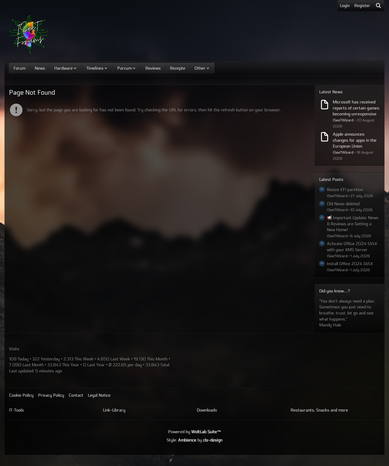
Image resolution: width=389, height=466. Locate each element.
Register (362, 5)
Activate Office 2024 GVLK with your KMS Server (352, 246)
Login (345, 5)
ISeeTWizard (343, 120)
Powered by (194, 419)
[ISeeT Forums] (28, 34)
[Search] (378, 5)
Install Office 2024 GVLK (350, 263)
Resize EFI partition (345, 189)
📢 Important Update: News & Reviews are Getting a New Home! (352, 223)
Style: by (194, 428)
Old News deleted (343, 203)
